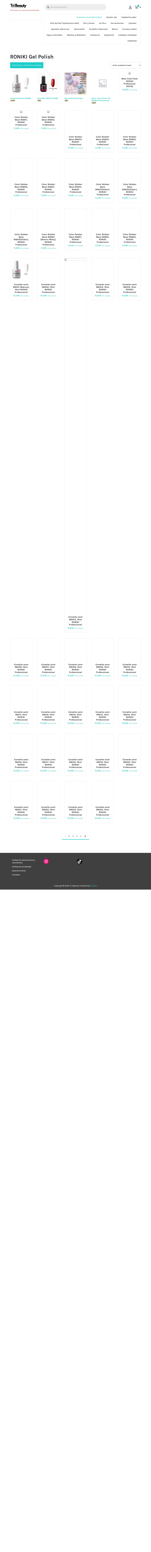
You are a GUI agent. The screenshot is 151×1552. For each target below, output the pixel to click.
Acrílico (102, 23)
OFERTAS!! (132, 41)
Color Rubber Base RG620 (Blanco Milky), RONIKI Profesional (48, 904)
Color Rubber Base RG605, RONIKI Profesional (129, 473)
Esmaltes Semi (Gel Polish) (89, 17)
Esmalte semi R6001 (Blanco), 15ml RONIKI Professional (21, 1286)
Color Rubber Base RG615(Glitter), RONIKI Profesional (21, 1237)
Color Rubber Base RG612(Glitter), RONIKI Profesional (129, 854)
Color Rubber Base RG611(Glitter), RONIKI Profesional (102, 854)
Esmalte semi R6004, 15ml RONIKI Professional (103, 1286)
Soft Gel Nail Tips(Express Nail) (64, 23)
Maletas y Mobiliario (76, 35)
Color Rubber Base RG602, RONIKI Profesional (48, 121)
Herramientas (117, 23)
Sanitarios (95, 35)
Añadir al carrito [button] (130, 78)
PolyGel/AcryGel (129, 17)
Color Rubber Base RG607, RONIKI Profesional (48, 853)
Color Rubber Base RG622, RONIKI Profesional (102, 903)
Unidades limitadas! (127, 35)
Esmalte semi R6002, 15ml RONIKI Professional (48, 1286)
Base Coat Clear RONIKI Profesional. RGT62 (129, 82)
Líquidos (132, 23)
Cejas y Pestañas (54, 35)
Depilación (109, 35)
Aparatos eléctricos (60, 29)
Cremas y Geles (129, 29)
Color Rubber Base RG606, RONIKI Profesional (21, 521)
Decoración (79, 29)
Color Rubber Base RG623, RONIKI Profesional (129, 903)
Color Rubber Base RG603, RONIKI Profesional (75, 141)
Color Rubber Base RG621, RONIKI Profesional (75, 903)
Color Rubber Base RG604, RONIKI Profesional (102, 141)
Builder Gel (111, 17)
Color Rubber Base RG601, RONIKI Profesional (21, 121)
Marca (115, 29)
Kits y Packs (89, 23)
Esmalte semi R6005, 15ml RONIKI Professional (130, 1286)
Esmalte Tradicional (98, 29)
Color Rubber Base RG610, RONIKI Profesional (75, 521)
